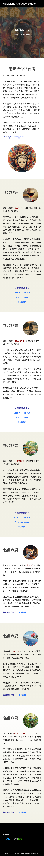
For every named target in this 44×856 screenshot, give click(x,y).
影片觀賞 (22, 302)
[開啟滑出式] (40, 4)
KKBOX (27, 293)
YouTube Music (22, 297)
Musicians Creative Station (20, 3)
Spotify (17, 293)
